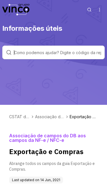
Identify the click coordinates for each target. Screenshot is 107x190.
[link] (84, 117)
